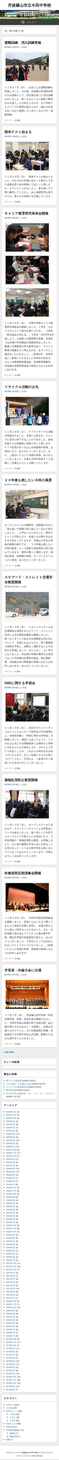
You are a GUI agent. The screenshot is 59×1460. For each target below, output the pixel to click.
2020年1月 (10, 1335)
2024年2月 (10, 1181)
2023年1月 (10, 1222)
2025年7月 (10, 1127)
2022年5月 (10, 1247)
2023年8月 (10, 1200)
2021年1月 (10, 1297)
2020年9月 (10, 1310)
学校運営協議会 (13, 1430)
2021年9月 (10, 1272)
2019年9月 (10, 1348)
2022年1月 (10, 1260)
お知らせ (10, 1404)
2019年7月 (10, 1354)
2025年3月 (10, 1140)
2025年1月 (10, 1146)
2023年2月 (10, 1219)
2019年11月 (11, 1342)
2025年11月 (11, 1114)
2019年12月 (11, 1338)
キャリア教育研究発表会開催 (26, 213)
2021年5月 (10, 1285)
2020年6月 (10, 1319)
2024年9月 (10, 1159)
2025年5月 (10, 1133)
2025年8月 (10, 1124)
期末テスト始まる (18, 131)
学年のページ (12, 1411)
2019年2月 (10, 1370)
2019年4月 (10, 1364)
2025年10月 (11, 1118)
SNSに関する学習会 (20, 682)
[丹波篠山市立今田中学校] (29, 18)
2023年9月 (10, 1196)
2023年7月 (10, 1203)
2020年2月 (10, 1332)
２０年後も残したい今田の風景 (28, 479)
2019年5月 (10, 1361)
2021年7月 (10, 1278)
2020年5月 (10, 1323)
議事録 (12, 1433)
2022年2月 (10, 1256)
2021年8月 (10, 1275)
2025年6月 (10, 1130)
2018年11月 (11, 1379)
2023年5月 (10, 1209)
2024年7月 (10, 1165)
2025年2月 (10, 1143)
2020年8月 (10, 1313)
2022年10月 (11, 1231)
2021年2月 (10, 1294)
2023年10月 (11, 1193)
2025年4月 (10, 1137)
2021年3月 (10, 1291)
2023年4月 (10, 1212)
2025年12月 (11, 1111)
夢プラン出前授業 (14, 1080)
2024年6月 (10, 1168)
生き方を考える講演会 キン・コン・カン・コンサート (30, 1093)
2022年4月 (10, 1250)
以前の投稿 (8, 1052)
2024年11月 (11, 1152)
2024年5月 (10, 1171)
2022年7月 (10, 1241)
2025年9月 (10, 1121)
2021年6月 (10, 1282)
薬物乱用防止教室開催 (21, 779)
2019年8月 (10, 1351)
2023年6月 (10, 1206)
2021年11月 (11, 1266)
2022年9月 (10, 1234)
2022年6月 (10, 1244)
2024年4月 (10, 1174)
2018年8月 (10, 1389)
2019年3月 (10, 1367)
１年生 (12, 1414)
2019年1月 (10, 1373)
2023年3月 (10, 1215)
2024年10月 (11, 1155)
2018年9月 (10, 1386)
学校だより (11, 1423)
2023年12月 (11, 1187)
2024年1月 (10, 1184)
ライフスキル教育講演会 (17, 1086)
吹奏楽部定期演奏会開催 (23, 872)
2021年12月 (11, 1263)
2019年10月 (11, 1345)
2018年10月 (11, 1383)
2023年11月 (11, 1190)
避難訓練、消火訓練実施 (23, 42)
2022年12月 (11, 1225)
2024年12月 (11, 1149)
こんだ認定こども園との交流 (19, 1083)
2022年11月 (11, 1228)
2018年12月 (11, 1376)
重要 (8, 1439)
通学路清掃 (11, 1090)
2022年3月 (10, 1253)
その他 (17, 120)
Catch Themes (37, 1456)
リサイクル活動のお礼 (22, 386)
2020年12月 (11, 1301)
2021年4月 (10, 1288)
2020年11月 (11, 1304)
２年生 (12, 1417)
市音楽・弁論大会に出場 (23, 970)
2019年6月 (10, 1357)
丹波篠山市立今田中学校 (29, 5)
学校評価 (10, 1426)
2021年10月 (11, 1269)
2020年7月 (10, 1316)
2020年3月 (10, 1329)
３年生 (12, 1420)
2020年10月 (11, 1307)
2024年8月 (10, 1162)
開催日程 (13, 1436)
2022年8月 (10, 1238)
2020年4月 (10, 1326)
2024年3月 (10, 1177)
